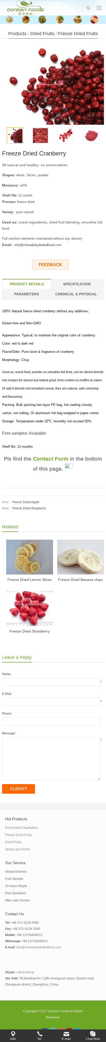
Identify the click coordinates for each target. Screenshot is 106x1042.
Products (17, 33)
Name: (6, 674)
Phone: (7, 713)
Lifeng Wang (25, 972)
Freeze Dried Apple (25, 502)
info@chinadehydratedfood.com (37, 245)
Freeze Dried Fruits (18, 835)
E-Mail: (7, 694)
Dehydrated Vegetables (21, 828)
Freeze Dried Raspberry (29, 508)
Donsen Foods (58, 1011)
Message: (9, 733)
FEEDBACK (50, 264)
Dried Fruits (42, 33)
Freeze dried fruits (78, 33)
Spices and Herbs (17, 849)
